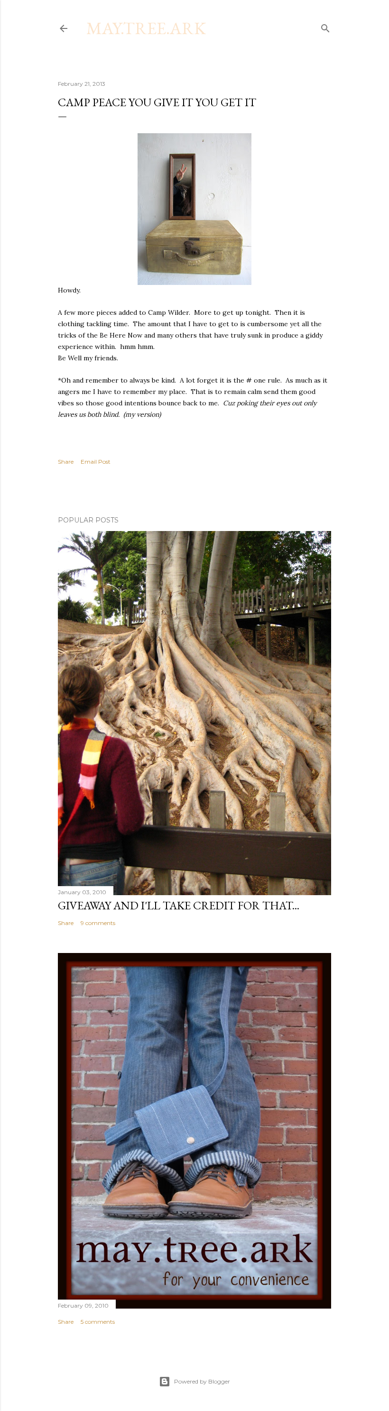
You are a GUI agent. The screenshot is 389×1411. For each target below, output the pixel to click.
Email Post (96, 461)
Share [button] (66, 461)
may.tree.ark (146, 28)
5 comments (98, 1321)
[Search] (325, 26)
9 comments (98, 922)
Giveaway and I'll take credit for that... (178, 905)
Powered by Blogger (202, 1381)
